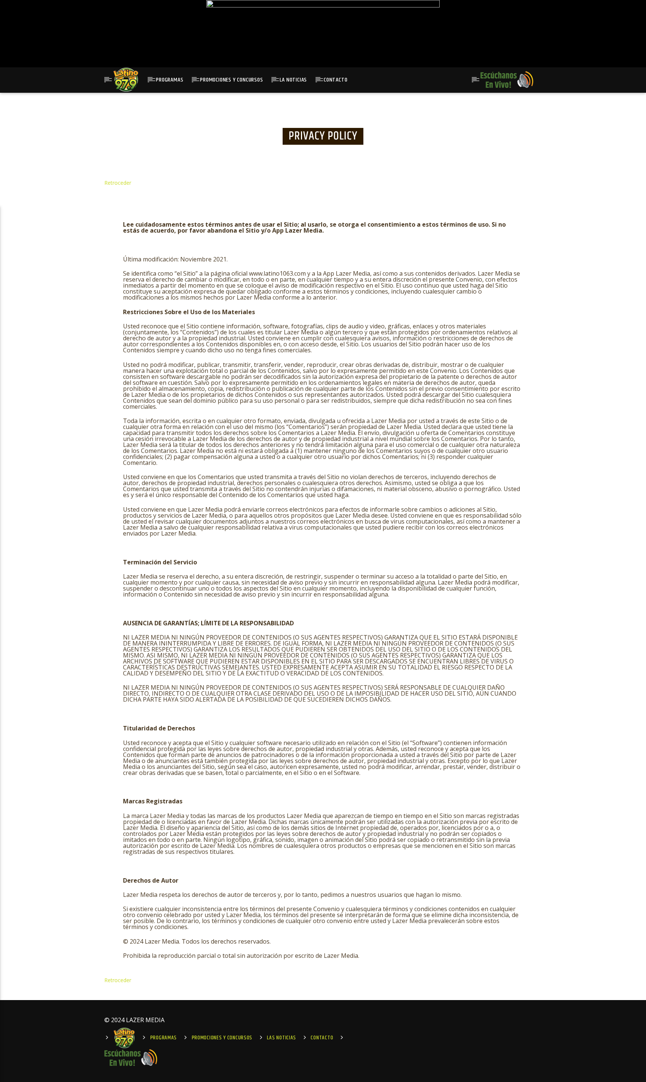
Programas (169, 80)
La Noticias (293, 80)
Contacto (335, 80)
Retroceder (117, 182)
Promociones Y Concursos (231, 80)
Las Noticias (281, 1038)
